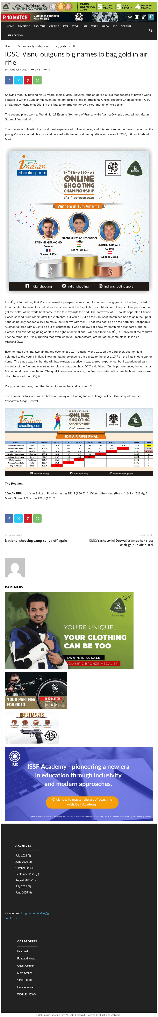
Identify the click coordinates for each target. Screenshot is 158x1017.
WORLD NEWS (26, 994)
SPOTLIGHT (25, 980)
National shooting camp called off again (36, 540)
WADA (105, 26)
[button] (150, 30)
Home (10, 26)
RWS (65, 26)
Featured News (26, 958)
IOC (115, 26)
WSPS (94, 26)
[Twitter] (18, 80)
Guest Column (25, 965)
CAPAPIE (54, 26)
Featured (22, 951)
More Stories (25, 972)
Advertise (24, 26)
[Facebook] (9, 80)
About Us (39, 26)
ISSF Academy (15, 35)
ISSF (85, 26)
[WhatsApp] (37, 80)
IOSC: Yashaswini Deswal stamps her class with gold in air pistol (121, 542)
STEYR (75, 26)
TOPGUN (126, 26)
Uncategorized (25, 987)
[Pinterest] (28, 80)
